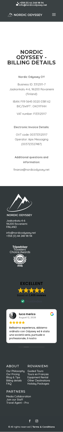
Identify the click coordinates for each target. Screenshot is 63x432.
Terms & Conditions (43, 426)
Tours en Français (38, 374)
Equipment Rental (37, 377)
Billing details (14, 380)
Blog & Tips (14, 377)
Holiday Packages (38, 383)
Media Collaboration (18, 396)
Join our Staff (14, 399)
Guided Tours (35, 371)
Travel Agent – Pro (17, 402)
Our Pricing (14, 374)
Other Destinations (38, 380)
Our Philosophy (16, 371)
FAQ (9, 383)
